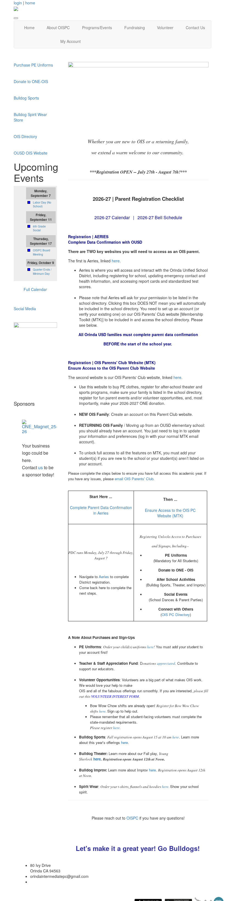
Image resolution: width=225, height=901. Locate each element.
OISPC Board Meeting (41, 252)
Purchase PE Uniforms (33, 65)
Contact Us (195, 27)
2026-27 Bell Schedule (159, 217)
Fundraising (134, 27)
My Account (70, 41)
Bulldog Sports (27, 98)
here (116, 260)
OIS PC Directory (176, 614)
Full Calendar (35, 289)
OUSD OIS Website (30, 153)
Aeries (104, 576)
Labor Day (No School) (42, 204)
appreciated (166, 663)
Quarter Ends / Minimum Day (42, 271)
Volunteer (165, 27)
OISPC (132, 818)
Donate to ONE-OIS (31, 81)
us (40, 467)
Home (29, 27)
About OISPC (58, 27)
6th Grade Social (39, 228)
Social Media (25, 308)
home (30, 3)
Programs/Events (97, 27)
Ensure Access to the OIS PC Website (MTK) (170, 512)
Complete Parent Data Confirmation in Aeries (101, 510)
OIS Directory (25, 136)
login (18, 3)
